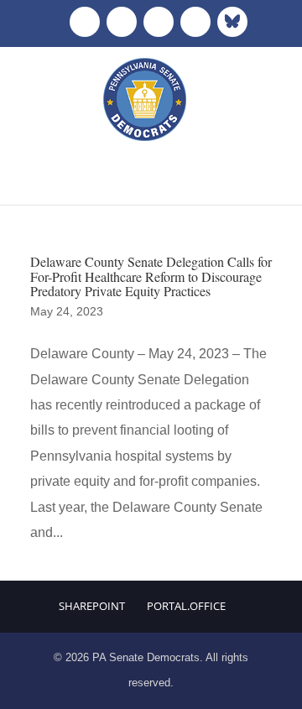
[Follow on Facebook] (85, 22)
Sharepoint (92, 605)
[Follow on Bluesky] (232, 22)
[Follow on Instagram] (158, 22)
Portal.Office (186, 605)
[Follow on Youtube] (195, 22)
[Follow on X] (122, 22)
